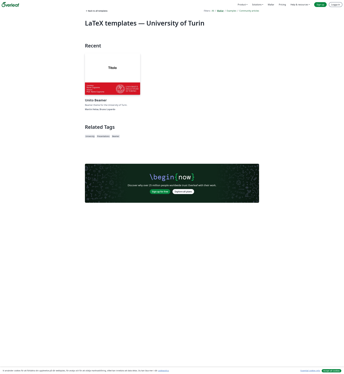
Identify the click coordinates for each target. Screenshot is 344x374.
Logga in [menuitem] (335, 4)
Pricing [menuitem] (282, 4)
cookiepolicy (163, 370)
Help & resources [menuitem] (299, 4)
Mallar (220, 10)
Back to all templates (96, 11)
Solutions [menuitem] (257, 4)
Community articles (249, 10)
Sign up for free (160, 191)
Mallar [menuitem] (271, 4)
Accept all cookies (331, 370)
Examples (231, 10)
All (213, 10)
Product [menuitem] (242, 4)
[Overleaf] (10, 4)
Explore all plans (183, 191)
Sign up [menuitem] (320, 4)
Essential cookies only (310, 370)
